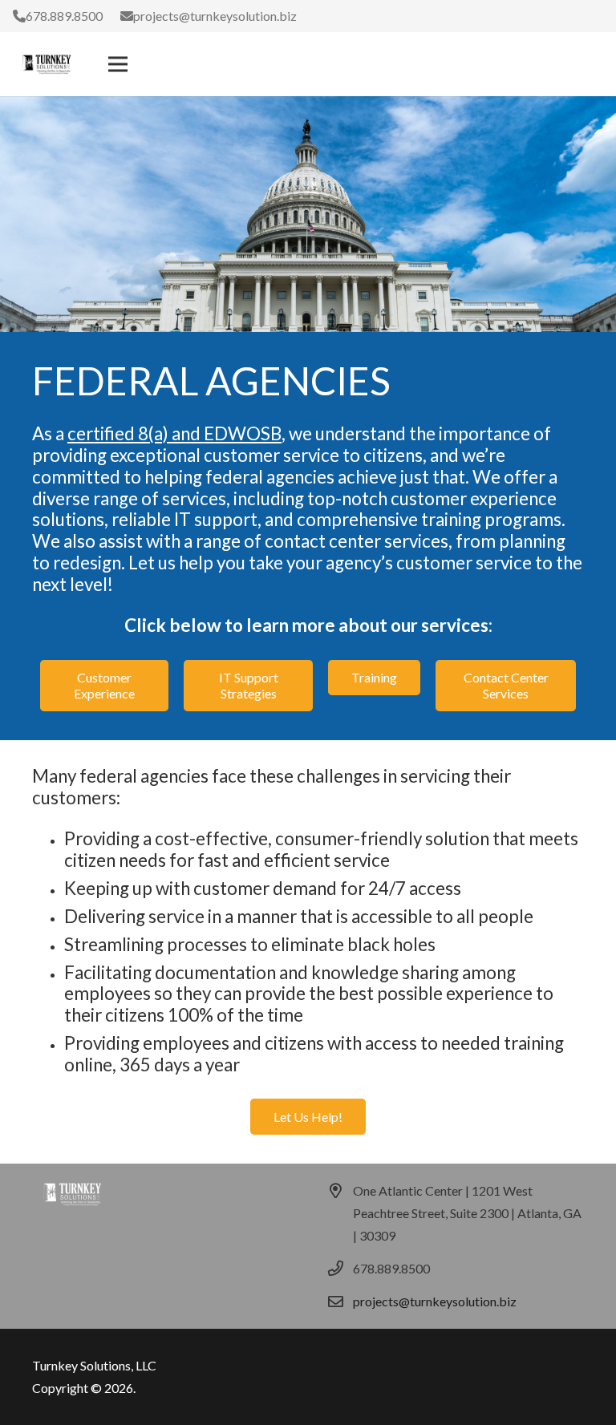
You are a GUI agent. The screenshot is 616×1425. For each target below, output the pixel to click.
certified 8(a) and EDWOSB (174, 433)
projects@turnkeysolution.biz (435, 1301)
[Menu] (118, 64)
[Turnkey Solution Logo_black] (46, 64)
